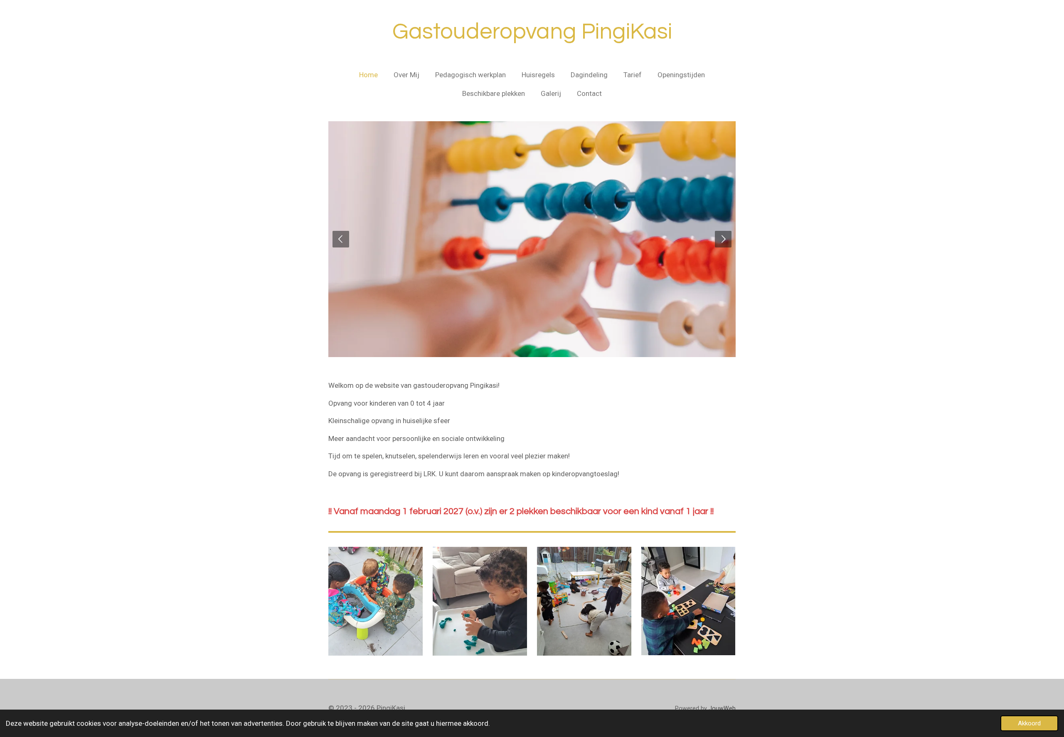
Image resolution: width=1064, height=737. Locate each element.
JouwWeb (722, 708)
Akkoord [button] (1029, 723)
